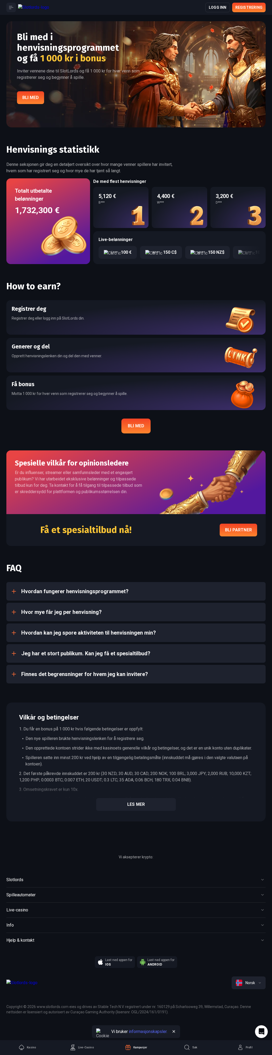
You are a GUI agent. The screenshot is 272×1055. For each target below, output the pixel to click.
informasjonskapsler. (148, 1031)
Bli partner (238, 529)
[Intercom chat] (261, 1031)
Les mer (136, 804)
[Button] (11, 7)
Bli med (30, 97)
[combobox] (249, 982)
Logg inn (218, 7)
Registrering (248, 7)
